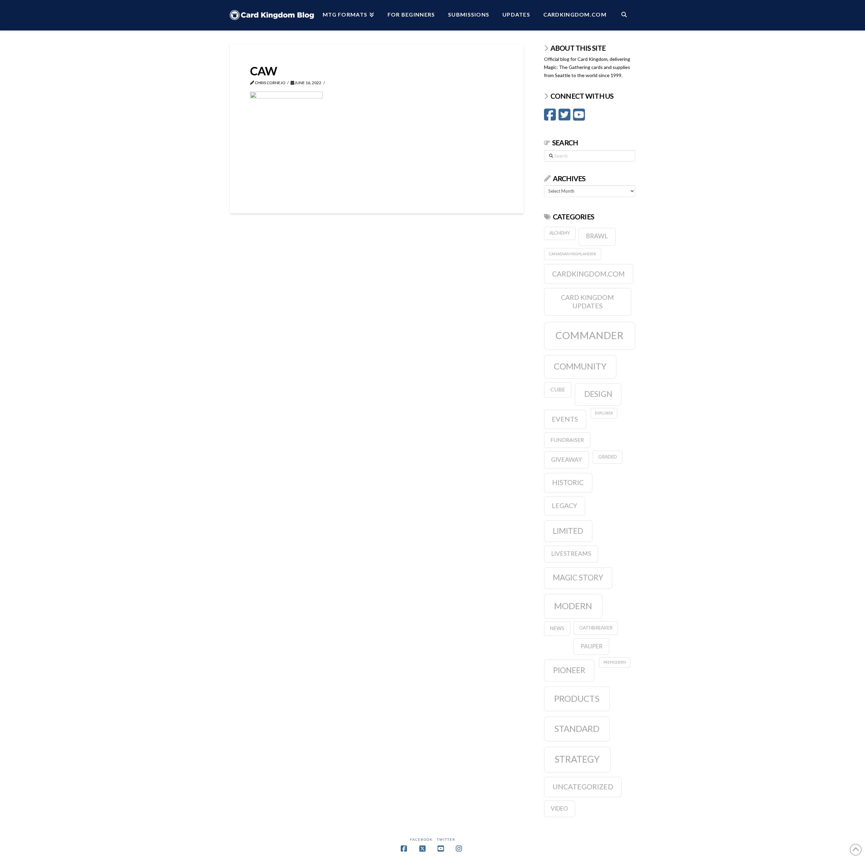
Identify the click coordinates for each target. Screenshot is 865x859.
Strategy (577, 759)
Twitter (446, 839)
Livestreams (571, 553)
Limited (568, 530)
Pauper (591, 646)
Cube (557, 389)
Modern (573, 606)
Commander (589, 335)
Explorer (604, 413)
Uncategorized (582, 786)
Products (576, 698)
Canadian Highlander (572, 253)
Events (565, 419)
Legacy (564, 505)
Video (559, 808)
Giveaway (566, 459)
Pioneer (569, 670)
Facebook (421, 839)
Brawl (597, 236)
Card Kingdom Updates (587, 301)
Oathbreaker (596, 627)
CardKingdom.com (588, 274)
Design (598, 394)
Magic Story (578, 577)
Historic (568, 482)
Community (580, 366)
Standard (576, 728)
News (557, 628)
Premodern (614, 662)
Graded (607, 456)
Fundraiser (567, 439)
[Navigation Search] (624, 15)
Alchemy (559, 233)
